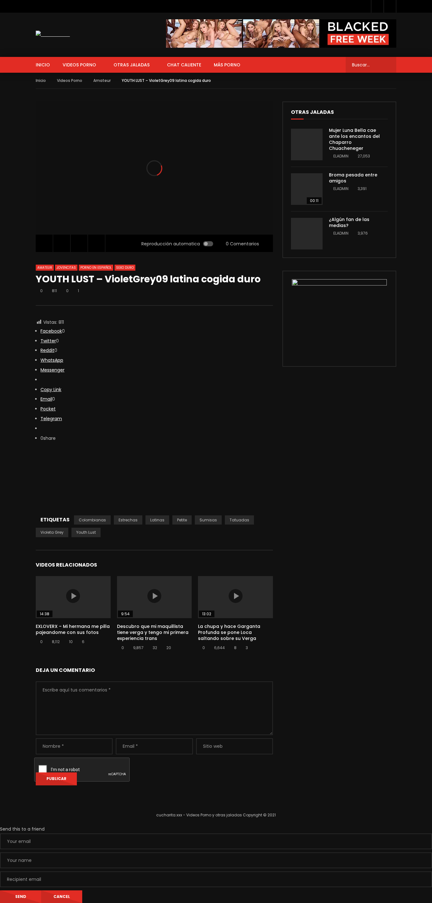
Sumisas (208, 520)
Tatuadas (239, 520)
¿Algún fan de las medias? (349, 222)
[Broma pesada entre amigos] (307, 189)
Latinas (157, 520)
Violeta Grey (52, 532)
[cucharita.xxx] (53, 35)
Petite (182, 520)
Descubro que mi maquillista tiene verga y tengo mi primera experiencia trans (152, 632)
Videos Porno (79, 65)
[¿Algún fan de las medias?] (307, 233)
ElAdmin (341, 156)
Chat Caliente (184, 65)
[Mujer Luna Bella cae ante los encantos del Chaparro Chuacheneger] (307, 144)
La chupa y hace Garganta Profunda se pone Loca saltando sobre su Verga (229, 632)
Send (20, 896)
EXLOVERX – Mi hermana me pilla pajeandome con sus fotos (73, 629)
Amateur (102, 80)
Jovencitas (66, 267)
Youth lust (86, 532)
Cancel (61, 896)
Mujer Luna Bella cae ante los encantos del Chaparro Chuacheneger (354, 139)
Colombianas (92, 520)
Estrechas (128, 520)
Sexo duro (125, 267)
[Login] (390, 6)
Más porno (227, 65)
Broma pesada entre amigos (353, 178)
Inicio (43, 65)
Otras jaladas (132, 65)
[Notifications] (377, 6)
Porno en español (96, 267)
